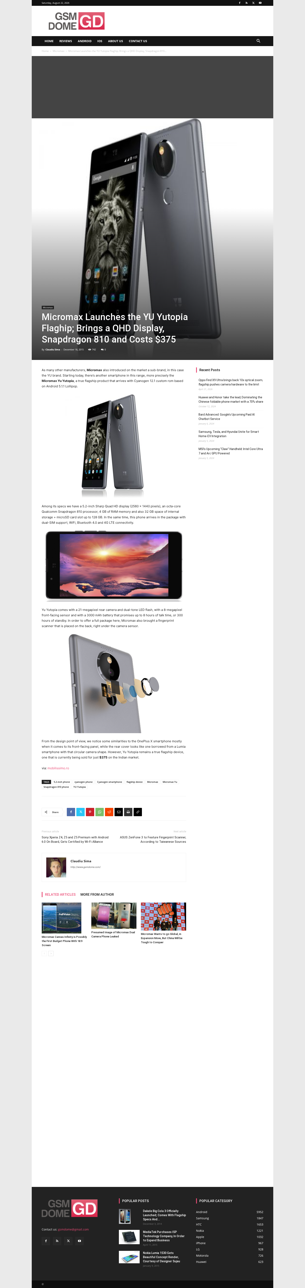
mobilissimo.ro (59, 768)
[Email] (119, 812)
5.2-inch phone (62, 781)
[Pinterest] (90, 812)
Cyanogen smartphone (109, 781)
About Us (115, 41)
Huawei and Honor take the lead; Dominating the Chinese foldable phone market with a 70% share (231, 399)
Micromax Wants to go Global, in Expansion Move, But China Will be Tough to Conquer (161, 938)
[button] (258, 41)
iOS (99, 41)
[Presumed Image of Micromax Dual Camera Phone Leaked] (114, 916)
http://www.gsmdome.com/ (86, 867)
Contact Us (138, 41)
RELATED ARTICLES (60, 895)
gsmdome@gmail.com (73, 1229)
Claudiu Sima (52, 349)
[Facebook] (240, 3)
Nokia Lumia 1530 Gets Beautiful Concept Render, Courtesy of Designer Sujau (161, 1257)
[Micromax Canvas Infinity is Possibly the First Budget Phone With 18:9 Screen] (64, 918)
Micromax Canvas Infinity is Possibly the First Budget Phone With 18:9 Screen (64, 941)
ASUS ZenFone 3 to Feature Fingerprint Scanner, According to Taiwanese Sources (153, 839)
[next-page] (51, 953)
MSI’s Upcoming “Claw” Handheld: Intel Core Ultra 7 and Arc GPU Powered (231, 451)
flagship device (135, 781)
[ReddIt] (109, 812)
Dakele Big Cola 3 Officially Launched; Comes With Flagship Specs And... (164, 1215)
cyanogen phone (83, 781)
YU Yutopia (79, 786)
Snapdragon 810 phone (56, 786)
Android (85, 41)
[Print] (128, 812)
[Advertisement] (152, 87)
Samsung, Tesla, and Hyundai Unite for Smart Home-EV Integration (229, 434)
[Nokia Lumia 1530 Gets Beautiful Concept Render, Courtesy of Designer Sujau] (129, 1257)
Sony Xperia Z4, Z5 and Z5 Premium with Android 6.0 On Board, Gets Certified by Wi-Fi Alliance (75, 839)
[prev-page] (44, 953)
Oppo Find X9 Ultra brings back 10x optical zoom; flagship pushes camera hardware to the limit (231, 382)
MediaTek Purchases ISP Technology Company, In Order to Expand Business (164, 1236)
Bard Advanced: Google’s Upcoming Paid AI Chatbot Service (227, 417)
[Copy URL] (138, 812)
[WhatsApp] (99, 812)
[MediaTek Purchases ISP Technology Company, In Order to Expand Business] (129, 1237)
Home (49, 41)
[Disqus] (114, 1018)
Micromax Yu (170, 781)
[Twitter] (253, 3)
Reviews (65, 41)
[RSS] (246, 3)
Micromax (58, 51)
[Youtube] (260, 3)
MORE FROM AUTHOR (97, 895)
